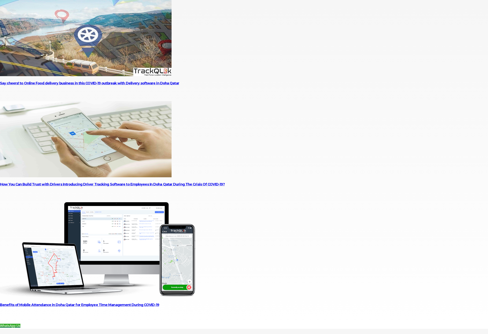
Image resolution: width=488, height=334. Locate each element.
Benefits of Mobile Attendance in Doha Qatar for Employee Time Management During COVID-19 (79, 305)
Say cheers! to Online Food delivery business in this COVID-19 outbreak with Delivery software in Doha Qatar (89, 83)
